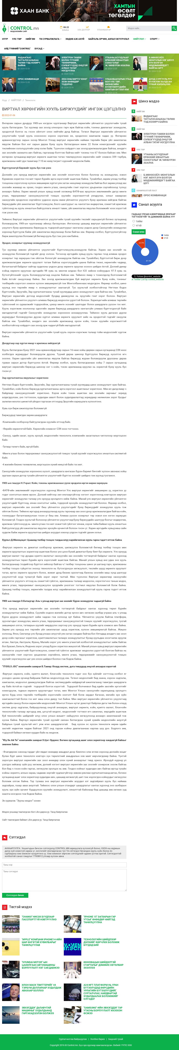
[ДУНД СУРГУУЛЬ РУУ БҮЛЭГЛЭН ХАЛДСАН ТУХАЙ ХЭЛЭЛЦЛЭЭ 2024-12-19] (155, 76)
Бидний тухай (115, 1039)
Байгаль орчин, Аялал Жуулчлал (108, 39)
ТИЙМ (138, 221)
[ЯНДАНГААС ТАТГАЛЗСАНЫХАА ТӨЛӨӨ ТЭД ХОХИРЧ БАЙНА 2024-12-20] (24, 55)
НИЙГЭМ (30, 39)
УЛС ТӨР (17, 39)
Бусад (39, 48)
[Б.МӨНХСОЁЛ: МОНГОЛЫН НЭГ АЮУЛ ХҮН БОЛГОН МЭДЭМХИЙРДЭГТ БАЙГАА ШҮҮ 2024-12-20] (155, 55)
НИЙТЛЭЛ (138, 39)
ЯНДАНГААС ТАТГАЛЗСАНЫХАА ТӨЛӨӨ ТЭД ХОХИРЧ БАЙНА (159, 119)
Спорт (154, 39)
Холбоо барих (97, 1039)
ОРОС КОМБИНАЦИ (155, 195)
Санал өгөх (138, 231)
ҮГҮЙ (138, 225)
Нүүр (5, 39)
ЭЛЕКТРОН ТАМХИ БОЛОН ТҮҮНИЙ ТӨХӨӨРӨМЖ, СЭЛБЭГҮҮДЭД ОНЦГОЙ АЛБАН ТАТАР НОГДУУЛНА (159, 138)
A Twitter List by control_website (148, 279)
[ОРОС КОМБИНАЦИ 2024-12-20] (24, 76)
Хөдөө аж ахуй (75, 39)
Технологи (30, 100)
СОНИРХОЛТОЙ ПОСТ (147, 191)
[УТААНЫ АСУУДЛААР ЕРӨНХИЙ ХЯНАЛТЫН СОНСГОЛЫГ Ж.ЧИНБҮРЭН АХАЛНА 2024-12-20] (111, 55)
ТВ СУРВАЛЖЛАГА (49, 39)
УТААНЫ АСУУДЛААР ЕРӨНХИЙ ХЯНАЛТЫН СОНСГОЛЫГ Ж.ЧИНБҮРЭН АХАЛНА (160, 158)
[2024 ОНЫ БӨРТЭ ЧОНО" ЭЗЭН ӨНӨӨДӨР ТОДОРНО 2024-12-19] (68, 76)
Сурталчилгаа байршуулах (73, 1039)
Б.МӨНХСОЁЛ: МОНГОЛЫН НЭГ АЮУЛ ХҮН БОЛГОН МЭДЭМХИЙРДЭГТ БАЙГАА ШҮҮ (159, 179)
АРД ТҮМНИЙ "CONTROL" (17, 48)
